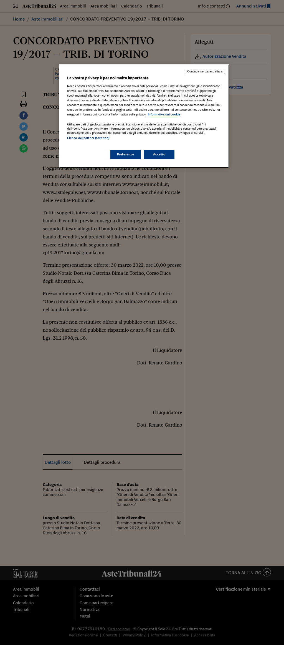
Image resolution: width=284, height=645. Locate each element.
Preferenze (125, 154)
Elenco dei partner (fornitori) (88, 138)
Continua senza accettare (205, 71)
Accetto (159, 154)
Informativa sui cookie (164, 114)
